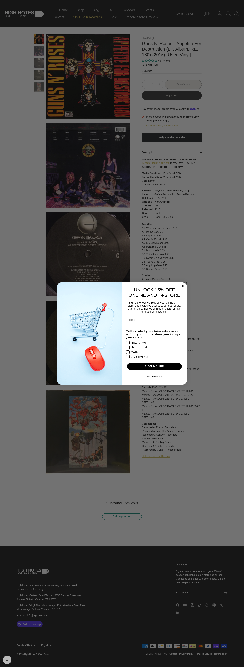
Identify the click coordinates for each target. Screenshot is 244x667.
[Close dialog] (183, 286)
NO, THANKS (154, 376)
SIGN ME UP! (154, 366)
